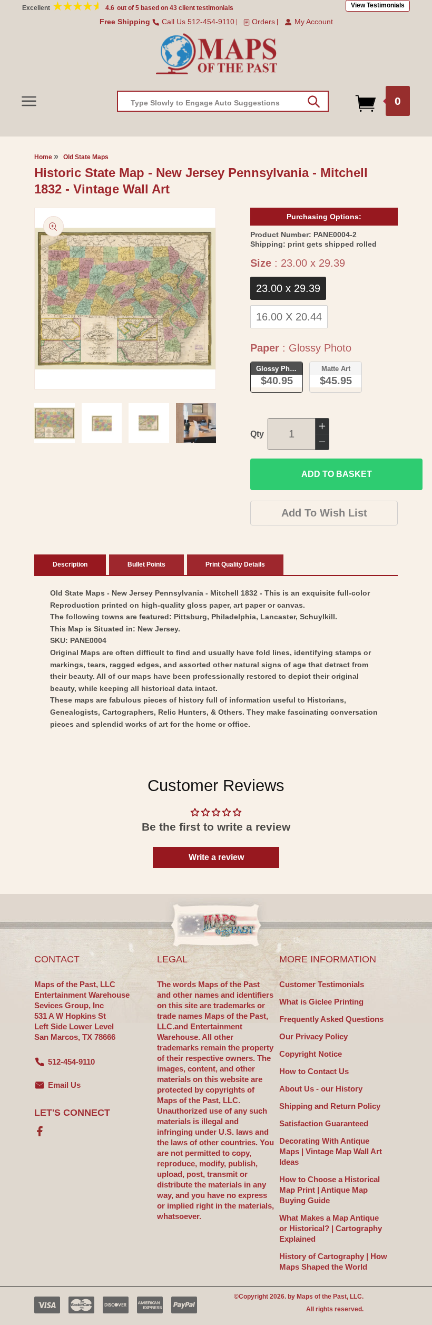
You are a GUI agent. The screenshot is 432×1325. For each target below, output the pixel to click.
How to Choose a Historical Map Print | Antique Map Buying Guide (329, 1190)
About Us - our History (320, 1088)
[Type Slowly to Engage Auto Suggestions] (314, 102)
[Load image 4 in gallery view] (196, 423)
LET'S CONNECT (72, 1112)
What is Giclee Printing (321, 1001)
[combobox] (223, 101)
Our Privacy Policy (313, 1036)
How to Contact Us (314, 1071)
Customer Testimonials (321, 984)
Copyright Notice (310, 1053)
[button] (29, 101)
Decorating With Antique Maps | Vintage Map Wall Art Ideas (330, 1151)
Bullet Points (146, 564)
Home (43, 157)
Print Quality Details (235, 564)
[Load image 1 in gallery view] (54, 423)
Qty (257, 434)
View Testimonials (378, 5)
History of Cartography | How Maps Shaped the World (333, 1261)
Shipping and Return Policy (329, 1106)
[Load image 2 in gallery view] (102, 423)
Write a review (216, 857)
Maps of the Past (322, 1296)
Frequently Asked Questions (331, 1019)
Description (70, 564)
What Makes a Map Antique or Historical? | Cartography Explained (330, 1228)
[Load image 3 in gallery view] (149, 423)
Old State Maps (86, 157)
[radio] (288, 288)
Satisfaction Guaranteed (323, 1123)
